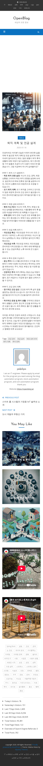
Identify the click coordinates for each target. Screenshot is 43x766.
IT (4, 5)
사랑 (16, 658)
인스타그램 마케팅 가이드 (21, 498)
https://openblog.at (25, 389)
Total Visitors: (11, 721)
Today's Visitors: (12, 701)
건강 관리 (11, 339)
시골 (32, 5)
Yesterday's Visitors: (13, 705)
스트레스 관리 (31, 666)
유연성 (35, 674)
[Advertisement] (21, 63)
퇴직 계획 (6, 341)
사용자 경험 (34, 658)
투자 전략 (16, 341)
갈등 (20, 646)
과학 (16, 5)
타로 (35, 683)
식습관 (14, 670)
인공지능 (9, 679)
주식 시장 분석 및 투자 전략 (21, 460)
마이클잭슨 (32, 650)
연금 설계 (20, 339)
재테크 (10, 5)
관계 (34, 646)
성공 (20, 662)
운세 (14, 8)
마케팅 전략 (18, 654)
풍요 (30, 687)
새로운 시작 (11, 662)
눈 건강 (9, 650)
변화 (27, 654)
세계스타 (27, 8)
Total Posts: (10, 732)
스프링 (6, 670)
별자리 (34, 654)
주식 (6, 683)
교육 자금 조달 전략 (21, 536)
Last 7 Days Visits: (12, 709)
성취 (34, 662)
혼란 (21, 691)
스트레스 (19, 666)
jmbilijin (21, 369)
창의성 (14, 683)
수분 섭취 (9, 666)
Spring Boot (11, 646)
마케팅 (7, 654)
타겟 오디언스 (25, 683)
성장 (27, 662)
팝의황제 (22, 687)
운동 (21, 674)
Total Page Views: (12, 725)
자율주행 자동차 (30, 679)
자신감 (18, 679)
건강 (26, 5)
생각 (37, 5)
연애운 (29, 670)
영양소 (6, 674)
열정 (37, 670)
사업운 (23, 658)
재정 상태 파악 (32, 339)
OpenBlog (21, 18)
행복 (37, 687)
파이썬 (12, 687)
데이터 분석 (20, 650)
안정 (22, 670)
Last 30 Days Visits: (13, 713)
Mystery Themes (21, 749)
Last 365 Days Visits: (13, 717)
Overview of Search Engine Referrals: (21, 728)
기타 (20, 8)
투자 (5, 687)
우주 (21, 5)
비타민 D (7, 658)
